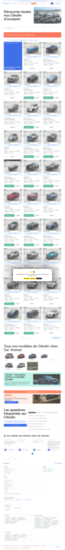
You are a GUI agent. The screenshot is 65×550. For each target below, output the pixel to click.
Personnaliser (39, 278)
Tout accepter (26, 278)
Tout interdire (33, 278)
